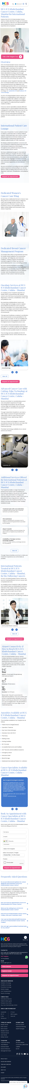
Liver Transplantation (6, 991)
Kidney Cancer (4, 1037)
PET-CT (2, 1014)
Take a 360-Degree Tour (10, 57)
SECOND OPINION (20, 1042)
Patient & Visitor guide (6, 1001)
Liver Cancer (4, 1035)
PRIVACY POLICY (4, 1058)
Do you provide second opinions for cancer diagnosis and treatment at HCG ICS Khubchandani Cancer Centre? (13, 883)
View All (4, 376)
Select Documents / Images (10, 852)
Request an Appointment (10, 176)
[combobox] (5, 841)
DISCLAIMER (3, 1067)
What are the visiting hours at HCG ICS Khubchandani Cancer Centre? (12, 909)
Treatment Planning (21, 1026)
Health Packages (20, 1028)
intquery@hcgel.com (6, 962)
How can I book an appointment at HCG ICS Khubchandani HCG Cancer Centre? (13, 903)
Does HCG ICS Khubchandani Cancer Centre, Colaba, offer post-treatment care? (14, 914)
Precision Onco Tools (6, 1003)
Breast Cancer (4, 1024)
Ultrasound (3, 1018)
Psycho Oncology (5, 993)
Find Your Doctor (20, 1024)
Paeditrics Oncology (6, 985)
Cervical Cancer (5, 1033)
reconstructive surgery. (16, 786)
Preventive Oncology (6, 987)
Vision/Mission (4, 1044)
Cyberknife (3, 1012)
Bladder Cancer (5, 1030)
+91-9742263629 (5, 958)
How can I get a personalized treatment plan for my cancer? (14, 927)
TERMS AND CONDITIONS (6, 1064)
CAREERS (18, 1046)
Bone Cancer (4, 1028)
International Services (6, 999)
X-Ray (2, 1016)
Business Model (5, 1046)
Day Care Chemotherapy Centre (9, 1005)
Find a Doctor (6, 966)
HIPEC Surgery (14, 1014)
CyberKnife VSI (12, 91)
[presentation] (12, 372)
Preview (5, 859)
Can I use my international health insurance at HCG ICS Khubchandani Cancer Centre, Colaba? (13, 920)
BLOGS (17, 1048)
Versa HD (13, 1016)
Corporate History (5, 1042)
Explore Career (7, 971)
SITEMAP (2, 1072)
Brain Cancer (4, 1026)
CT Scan (13, 1012)
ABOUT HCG (3, 1070)
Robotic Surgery (5, 989)
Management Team (6, 1051)
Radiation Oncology (6, 983)
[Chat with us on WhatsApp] (26, 957)
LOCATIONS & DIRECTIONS (22, 1044)
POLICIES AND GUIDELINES (6, 1061)
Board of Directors (5, 1048)
